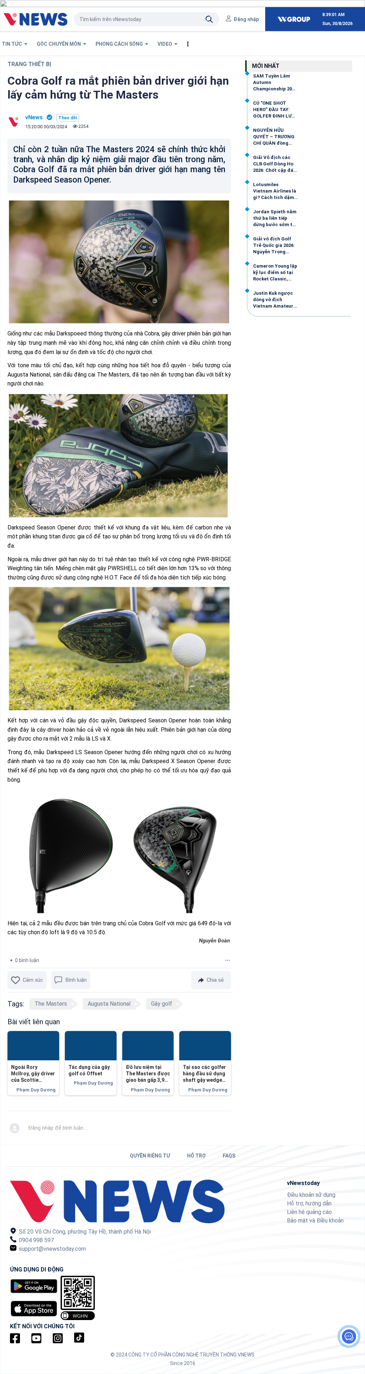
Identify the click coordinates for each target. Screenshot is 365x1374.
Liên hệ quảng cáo (309, 1212)
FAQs (229, 1156)
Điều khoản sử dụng (311, 1194)
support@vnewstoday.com (51, 1248)
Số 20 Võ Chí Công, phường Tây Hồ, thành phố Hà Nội (84, 1231)
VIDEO (166, 44)
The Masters (51, 1003)
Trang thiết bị (29, 64)
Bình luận (76, 980)
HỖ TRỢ (196, 1156)
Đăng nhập (246, 19)
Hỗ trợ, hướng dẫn (309, 1203)
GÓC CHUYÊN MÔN (60, 44)
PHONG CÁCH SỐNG (120, 44)
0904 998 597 (35, 1240)
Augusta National (109, 1003)
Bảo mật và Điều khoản (315, 1220)
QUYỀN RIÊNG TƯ (150, 1156)
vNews (34, 117)
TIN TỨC (13, 44)
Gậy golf (161, 1003)
